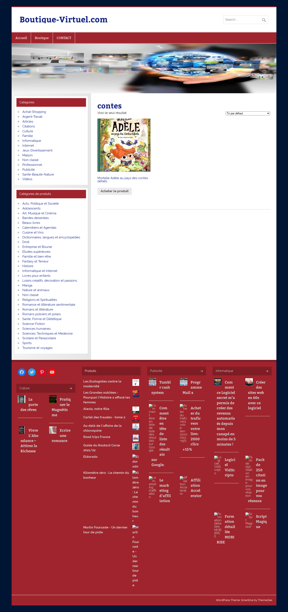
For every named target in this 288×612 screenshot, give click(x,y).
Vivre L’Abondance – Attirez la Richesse (29, 440)
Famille (27, 136)
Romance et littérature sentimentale (48, 305)
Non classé (30, 160)
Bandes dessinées (35, 218)
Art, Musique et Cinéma (39, 213)
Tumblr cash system (161, 387)
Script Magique (261, 521)
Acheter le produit (115, 191)
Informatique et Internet (39, 271)
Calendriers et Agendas (39, 228)
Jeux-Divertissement (37, 150)
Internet (28, 145)
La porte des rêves (29, 404)
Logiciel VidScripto (230, 467)
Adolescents (31, 208)
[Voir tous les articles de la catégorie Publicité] (201, 371)
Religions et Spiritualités (39, 300)
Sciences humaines (36, 329)
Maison (27, 155)
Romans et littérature (37, 309)
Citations (28, 126)
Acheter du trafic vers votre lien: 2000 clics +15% (192, 428)
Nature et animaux (36, 290)
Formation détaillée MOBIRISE (226, 529)
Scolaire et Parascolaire (39, 338)
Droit (25, 242)
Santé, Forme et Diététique (42, 319)
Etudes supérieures (36, 252)
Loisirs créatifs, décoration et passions (49, 280)
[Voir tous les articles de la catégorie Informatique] (267, 371)
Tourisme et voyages (37, 348)
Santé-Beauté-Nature (38, 174)
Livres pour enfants (36, 276)
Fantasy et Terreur (35, 261)
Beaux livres (31, 223)
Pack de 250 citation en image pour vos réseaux (257, 480)
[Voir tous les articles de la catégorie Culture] (70, 388)
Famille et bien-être (36, 256)
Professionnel (32, 165)
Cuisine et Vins (32, 232)
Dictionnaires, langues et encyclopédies (51, 237)
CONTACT (64, 38)
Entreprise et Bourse (37, 247)
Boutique (42, 38)
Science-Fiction (33, 324)
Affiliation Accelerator (196, 487)
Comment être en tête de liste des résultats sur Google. (160, 436)
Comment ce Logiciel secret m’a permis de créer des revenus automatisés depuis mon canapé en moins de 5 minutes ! (226, 413)
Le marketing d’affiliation (165, 490)
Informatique (31, 141)
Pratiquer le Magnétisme (61, 407)
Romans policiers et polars (41, 314)
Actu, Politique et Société (40, 203)
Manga (27, 285)
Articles (27, 121)
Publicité (28, 170)
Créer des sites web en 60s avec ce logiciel (256, 395)
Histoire (27, 266)
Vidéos (27, 179)
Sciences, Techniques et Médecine (47, 333)
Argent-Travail (32, 117)
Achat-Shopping (34, 112)
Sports (27, 343)
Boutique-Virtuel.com (64, 19)
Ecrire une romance (61, 435)
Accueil (21, 38)
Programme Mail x (192, 387)
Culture (27, 131)
